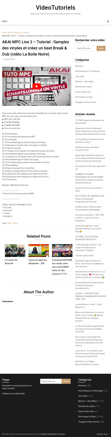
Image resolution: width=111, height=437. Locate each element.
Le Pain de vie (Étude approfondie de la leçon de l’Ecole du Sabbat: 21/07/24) (89, 329)
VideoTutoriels (55, 7)
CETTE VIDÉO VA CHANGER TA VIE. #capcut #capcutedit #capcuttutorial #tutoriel (90, 199)
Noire (15, 223)
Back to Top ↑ (103, 434)
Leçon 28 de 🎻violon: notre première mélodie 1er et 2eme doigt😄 (88, 229)
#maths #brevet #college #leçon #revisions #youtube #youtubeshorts (89, 285)
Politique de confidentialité (13, 393)
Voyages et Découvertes (85, 102)
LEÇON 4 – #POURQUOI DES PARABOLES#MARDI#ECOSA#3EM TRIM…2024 (90, 296)
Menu (4, 21)
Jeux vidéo (79, 76)
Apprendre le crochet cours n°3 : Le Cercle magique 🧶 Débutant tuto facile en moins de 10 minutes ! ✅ (90, 274)
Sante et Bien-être (83, 92)
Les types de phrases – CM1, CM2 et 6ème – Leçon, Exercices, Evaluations (89, 218)
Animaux (79, 66)
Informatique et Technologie (87, 71)
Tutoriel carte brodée (84, 255)
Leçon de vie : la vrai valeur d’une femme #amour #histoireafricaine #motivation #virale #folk (90, 354)
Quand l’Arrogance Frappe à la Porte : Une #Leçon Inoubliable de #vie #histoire (89, 264)
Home (4, 32)
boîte (9, 223)
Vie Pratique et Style (18, 32)
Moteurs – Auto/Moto (84, 81)
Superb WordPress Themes (53, 434)
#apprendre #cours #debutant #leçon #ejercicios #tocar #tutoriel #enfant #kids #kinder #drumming (90, 131)
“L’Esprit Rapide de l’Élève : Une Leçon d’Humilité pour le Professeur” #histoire (88, 248)
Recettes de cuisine (83, 87)
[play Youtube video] (36, 86)
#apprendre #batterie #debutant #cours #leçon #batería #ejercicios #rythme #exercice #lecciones (90, 158)
